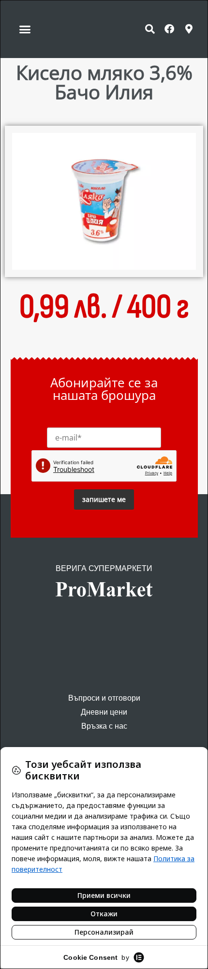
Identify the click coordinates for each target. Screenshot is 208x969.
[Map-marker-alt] (188, 29)
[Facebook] (169, 29)
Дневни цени (104, 712)
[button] (25, 29)
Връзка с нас (104, 726)
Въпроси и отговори (104, 698)
